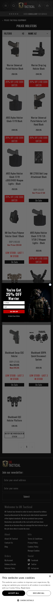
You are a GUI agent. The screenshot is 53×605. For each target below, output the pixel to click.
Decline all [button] (38, 593)
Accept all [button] (13, 593)
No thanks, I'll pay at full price (14, 316)
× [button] (50, 576)
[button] (26, 600)
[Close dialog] (50, 284)
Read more (25, 588)
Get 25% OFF (14, 311)
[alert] (26, 589)
